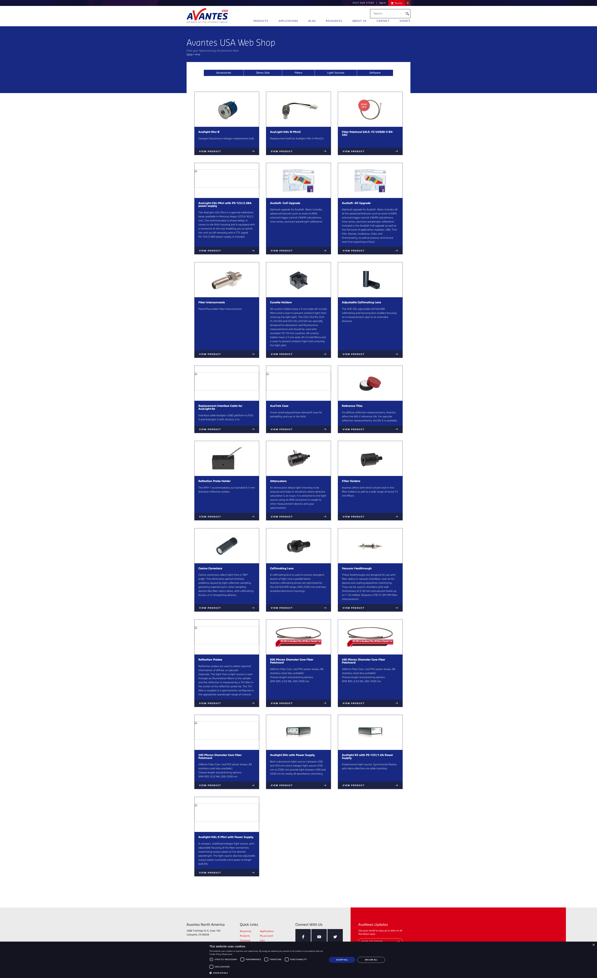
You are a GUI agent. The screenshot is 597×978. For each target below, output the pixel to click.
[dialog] (298, 960)
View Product (210, 151)
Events (405, 21)
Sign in (382, 3)
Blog (312, 21)
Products (261, 21)
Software (375, 73)
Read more (227, 954)
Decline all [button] (371, 959)
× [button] (593, 945)
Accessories (223, 73)
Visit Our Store (363, 3)
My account (266, 936)
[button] (266, 973)
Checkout (245, 941)
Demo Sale (263, 73)
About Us (359, 21)
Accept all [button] (342, 959)
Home (189, 55)
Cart (262, 941)
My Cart (401, 3)
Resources (334, 21)
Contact (383, 21)
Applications (288, 21)
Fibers (298, 73)
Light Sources (335, 73)
